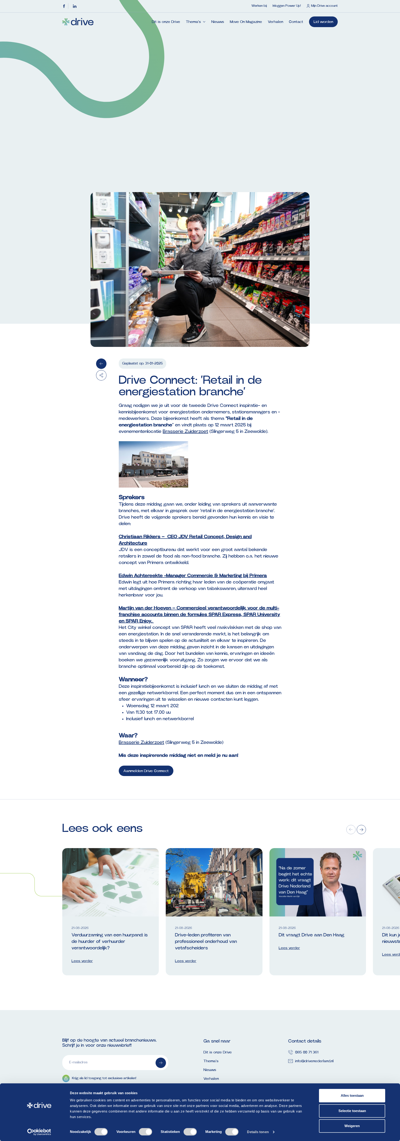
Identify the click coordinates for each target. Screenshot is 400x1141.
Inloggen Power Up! (287, 5)
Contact (296, 22)
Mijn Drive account (324, 5)
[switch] (145, 1131)
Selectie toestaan (352, 1111)
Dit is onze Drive (166, 22)
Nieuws (217, 22)
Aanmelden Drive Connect (146, 771)
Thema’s (193, 22)
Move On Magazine (246, 22)
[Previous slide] (351, 829)
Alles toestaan (352, 1095)
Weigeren (352, 1126)
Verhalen (275, 22)
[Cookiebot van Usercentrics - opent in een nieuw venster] (39, 1131)
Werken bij (259, 5)
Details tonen (258, 1132)
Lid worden (323, 22)
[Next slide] (361, 829)
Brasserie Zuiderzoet (185, 431)
